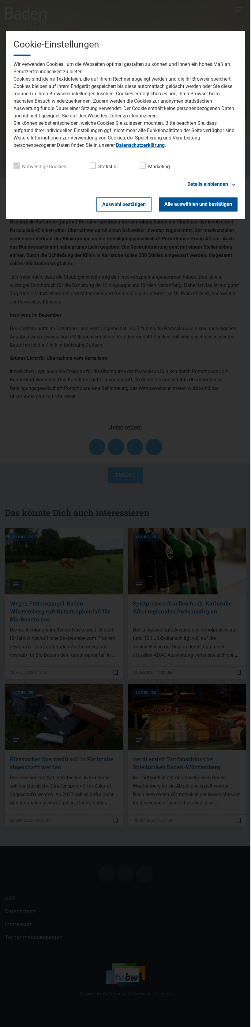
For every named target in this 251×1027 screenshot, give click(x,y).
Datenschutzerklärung (140, 145)
